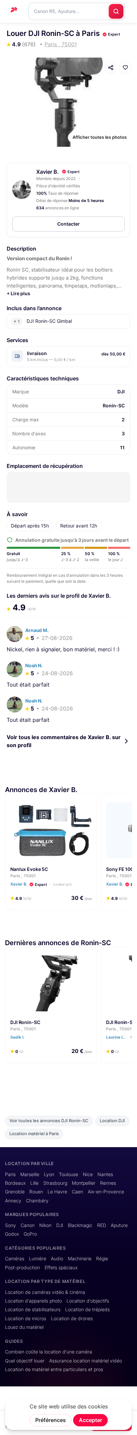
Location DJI (112, 1120)
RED (101, 1225)
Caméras (14, 1258)
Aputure (119, 1225)
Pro (133, 1037)
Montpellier (83, 1183)
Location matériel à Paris (34, 1133)
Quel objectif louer (25, 1360)
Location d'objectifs (88, 1301)
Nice (88, 1174)
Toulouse (68, 1174)
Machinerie (79, 1258)
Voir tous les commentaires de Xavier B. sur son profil (64, 741)
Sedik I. (17, 1037)
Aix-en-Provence (106, 1191)
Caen (77, 1191)
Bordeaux (15, 1183)
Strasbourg (55, 1183)
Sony (10, 1225)
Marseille (29, 1174)
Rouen (36, 1191)
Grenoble (15, 1191)
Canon (28, 1225)
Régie (102, 1258)
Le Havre (57, 1191)
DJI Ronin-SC (25, 1022)
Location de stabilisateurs (33, 1309)
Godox (12, 1234)
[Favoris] (125, 68)
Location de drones (72, 1318)
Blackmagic (80, 1225)
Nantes (105, 1174)
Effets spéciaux (61, 1267)
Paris (10, 1174)
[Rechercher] (116, 11)
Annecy (13, 1200)
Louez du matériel (24, 1327)
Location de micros (25, 1318)
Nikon (45, 1225)
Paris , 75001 (23, 875)
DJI (59, 1225)
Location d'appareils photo (33, 1301)
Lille (34, 1183)
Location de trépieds (87, 1309)
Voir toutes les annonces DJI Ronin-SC (48, 1120)
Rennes (108, 1183)
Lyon (49, 1174)
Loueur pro (62, 884)
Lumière (37, 1258)
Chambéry (37, 1200)
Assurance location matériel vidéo (85, 1360)
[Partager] (111, 68)
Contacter (68, 224)
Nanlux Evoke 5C (29, 869)
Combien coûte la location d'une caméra (48, 1351)
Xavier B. (47, 171)
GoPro (30, 1234)
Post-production (22, 1267)
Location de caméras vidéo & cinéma (45, 1292)
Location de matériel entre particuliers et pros (54, 1369)
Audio (57, 1258)
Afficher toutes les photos (99, 137)
